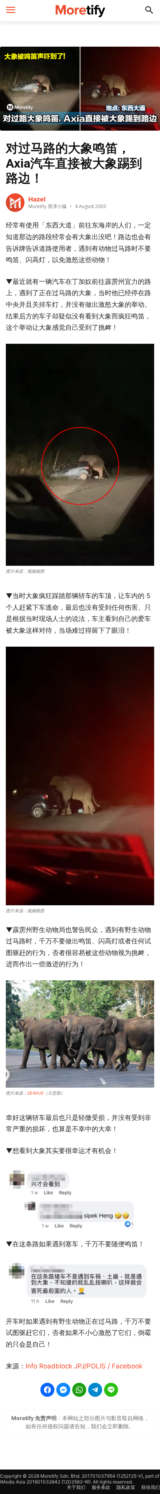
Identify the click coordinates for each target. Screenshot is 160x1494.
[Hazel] (15, 202)
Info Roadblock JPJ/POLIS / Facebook (84, 1366)
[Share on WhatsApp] (79, 1390)
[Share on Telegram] (95, 1390)
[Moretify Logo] (80, 11)
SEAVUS (35, 1093)
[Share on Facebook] (47, 1390)
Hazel (36, 199)
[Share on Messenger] (63, 1390)
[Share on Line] (111, 1390)
